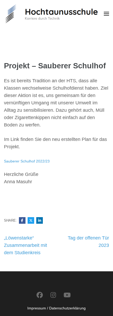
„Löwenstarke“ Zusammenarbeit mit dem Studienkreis (25, 245)
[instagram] (53, 295)
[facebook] (40, 295)
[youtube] (67, 295)
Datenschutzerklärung (67, 308)
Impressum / (37, 308)
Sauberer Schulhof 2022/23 (27, 161)
